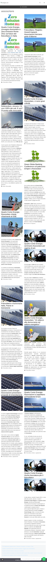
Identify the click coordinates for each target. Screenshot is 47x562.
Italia (4, 186)
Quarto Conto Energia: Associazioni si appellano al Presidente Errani (34, 394)
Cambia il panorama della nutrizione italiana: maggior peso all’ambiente (18, 548)
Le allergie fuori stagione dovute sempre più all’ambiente (15, 555)
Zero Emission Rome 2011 (14, 52)
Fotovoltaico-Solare (7, 82)
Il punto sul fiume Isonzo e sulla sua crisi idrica (13, 550)
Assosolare (20, 50)
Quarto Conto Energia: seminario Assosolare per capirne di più (34, 246)
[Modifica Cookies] (2, 559)
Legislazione (15, 456)
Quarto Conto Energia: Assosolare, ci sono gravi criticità (34, 101)
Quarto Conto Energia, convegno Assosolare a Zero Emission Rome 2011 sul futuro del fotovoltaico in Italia (10, 31)
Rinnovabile (8, 186)
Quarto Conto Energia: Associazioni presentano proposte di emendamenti (11, 393)
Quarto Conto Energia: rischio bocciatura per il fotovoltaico (33, 475)
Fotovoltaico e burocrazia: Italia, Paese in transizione (11, 305)
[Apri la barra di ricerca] (40, 2)
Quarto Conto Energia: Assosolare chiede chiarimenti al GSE (10, 214)
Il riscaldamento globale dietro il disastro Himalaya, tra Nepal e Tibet (17, 546)
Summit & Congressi (30, 223)
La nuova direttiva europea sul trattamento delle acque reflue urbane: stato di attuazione (22, 553)
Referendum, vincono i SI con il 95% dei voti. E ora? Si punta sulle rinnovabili (12, 108)
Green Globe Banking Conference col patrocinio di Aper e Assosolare (34, 166)
